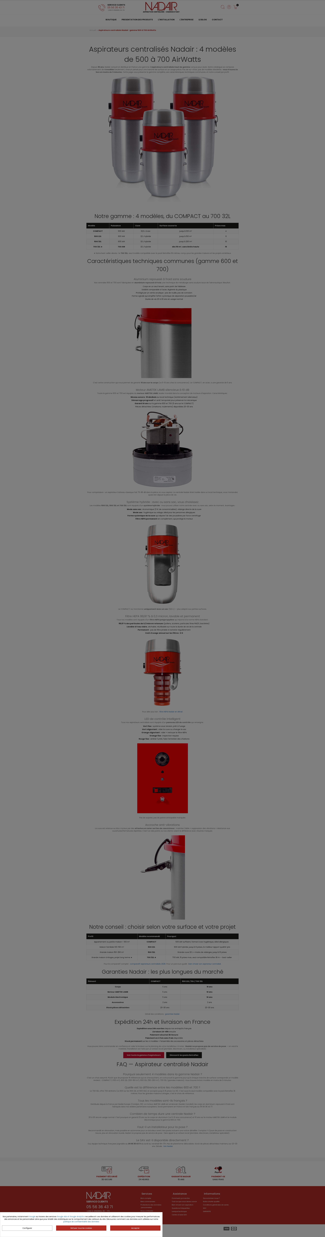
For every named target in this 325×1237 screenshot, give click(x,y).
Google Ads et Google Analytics (71, 1216)
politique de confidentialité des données (81, 1221)
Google (32, 1216)
